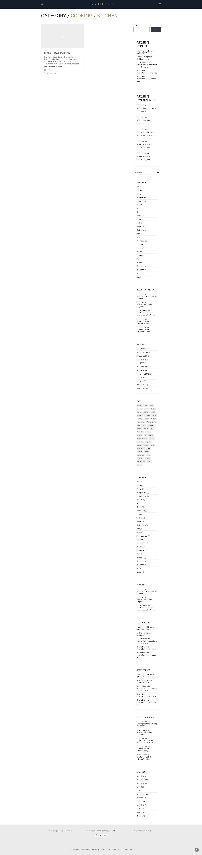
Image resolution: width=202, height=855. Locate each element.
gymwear (150, 425)
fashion (153, 419)
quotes (139, 451)
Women (139, 277)
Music (139, 237)
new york (140, 442)
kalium (146, 428)
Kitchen (107, 16)
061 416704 (146, 831)
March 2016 (141, 385)
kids (152, 428)
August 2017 (141, 360)
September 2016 (143, 374)
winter (139, 465)
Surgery (147, 458)
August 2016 (141, 378)
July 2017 (140, 363)
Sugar (139, 259)
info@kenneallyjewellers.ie (62, 831)
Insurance (140, 216)
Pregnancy (140, 448)
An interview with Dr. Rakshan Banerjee (144, 145)
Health (139, 212)
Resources (141, 255)
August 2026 (141, 349)
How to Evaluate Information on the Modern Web (146, 79)
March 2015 (141, 388)
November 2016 (142, 367)
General (139, 205)
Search (136, 25)
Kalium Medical (142, 105)
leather (148, 432)
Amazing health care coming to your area (147, 109)
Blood (139, 405)
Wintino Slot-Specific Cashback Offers (144, 58)
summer (140, 458)
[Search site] (42, 4)
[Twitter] (100, 835)
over (152, 445)
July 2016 (140, 381)
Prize (148, 448)
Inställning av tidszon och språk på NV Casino (146, 52)
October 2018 (142, 356)
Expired (139, 419)
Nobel (139, 445)
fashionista (140, 422)
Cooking (81, 16)
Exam (154, 415)
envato (147, 415)
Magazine (140, 226)
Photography (141, 248)
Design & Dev (142, 198)
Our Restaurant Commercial (57, 53)
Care (151, 405)
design (146, 412)
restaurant (140, 455)
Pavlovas (140, 244)
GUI (138, 208)
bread (146, 405)
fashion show (151, 422)
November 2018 (142, 352)
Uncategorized (142, 270)
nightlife (148, 442)
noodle (146, 445)
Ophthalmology (142, 241)
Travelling (140, 263)
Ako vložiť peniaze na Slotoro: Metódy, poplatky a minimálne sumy (147, 65)
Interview (140, 219)
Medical (139, 435)
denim (153, 409)
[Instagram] (105, 835)
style (148, 455)
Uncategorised (142, 266)
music (152, 438)
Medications (141, 230)
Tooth (149, 461)
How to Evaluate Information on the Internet (147, 72)
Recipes (140, 252)
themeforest (141, 461)
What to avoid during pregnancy (144, 121)
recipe (147, 451)
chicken (139, 409)
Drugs (153, 412)
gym (143, 425)
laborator (140, 432)
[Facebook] (96, 835)
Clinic (138, 187)
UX (138, 273)
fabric (147, 419)
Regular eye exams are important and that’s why (146, 133)
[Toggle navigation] (160, 4)
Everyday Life (142, 201)
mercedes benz (142, 438)
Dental (139, 194)
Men (138, 234)
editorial (140, 415)
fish (138, 425)
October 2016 (142, 370)
